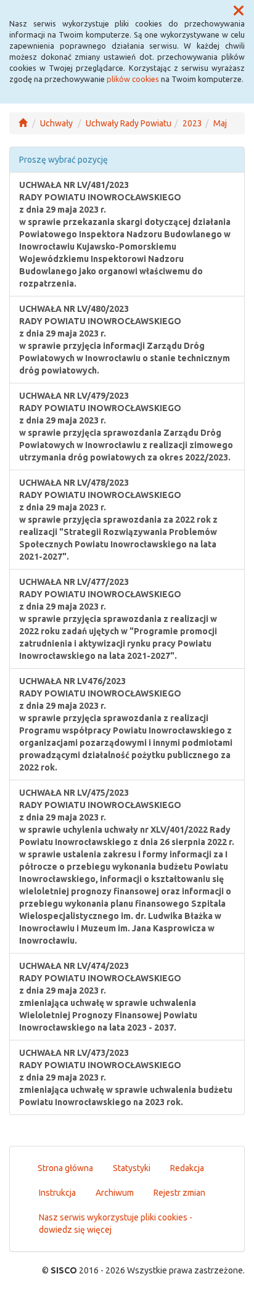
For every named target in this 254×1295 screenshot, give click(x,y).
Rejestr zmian (179, 1193)
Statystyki (131, 1168)
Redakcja (187, 1168)
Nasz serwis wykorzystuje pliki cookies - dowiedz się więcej (115, 1223)
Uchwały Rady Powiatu (128, 123)
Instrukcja (57, 1193)
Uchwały (56, 123)
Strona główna (65, 1168)
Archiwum (115, 1193)
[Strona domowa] (22, 123)
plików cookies (133, 79)
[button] (238, 11)
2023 (192, 123)
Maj (220, 123)
